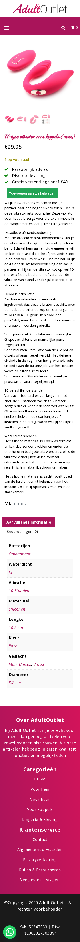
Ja (10, 572)
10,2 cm (16, 627)
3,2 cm (15, 682)
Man (13, 664)
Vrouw (39, 664)
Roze (13, 645)
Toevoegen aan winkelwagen (32, 193)
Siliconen (17, 609)
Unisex (25, 664)
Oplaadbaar (20, 553)
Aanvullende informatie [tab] (28, 522)
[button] (63, 28)
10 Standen (19, 590)
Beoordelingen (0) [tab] (22, 531)
